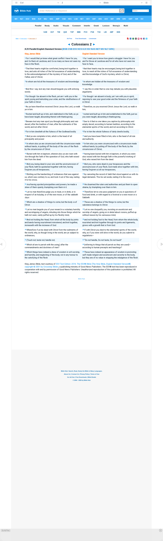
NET (98, 49)
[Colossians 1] (3, 250)
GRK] (111, 49)
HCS (80, 49)
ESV (75, 49)
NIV (102, 49)
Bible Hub (81, 279)
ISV (88, 49)
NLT (106, 49)
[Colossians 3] (160, 250)
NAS (93, 49)
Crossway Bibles (51, 267)
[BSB (64, 49)
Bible (17, 38)
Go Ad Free (6, 530)
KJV (85, 49)
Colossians (23, 38)
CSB (70, 49)
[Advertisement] (81, 331)
